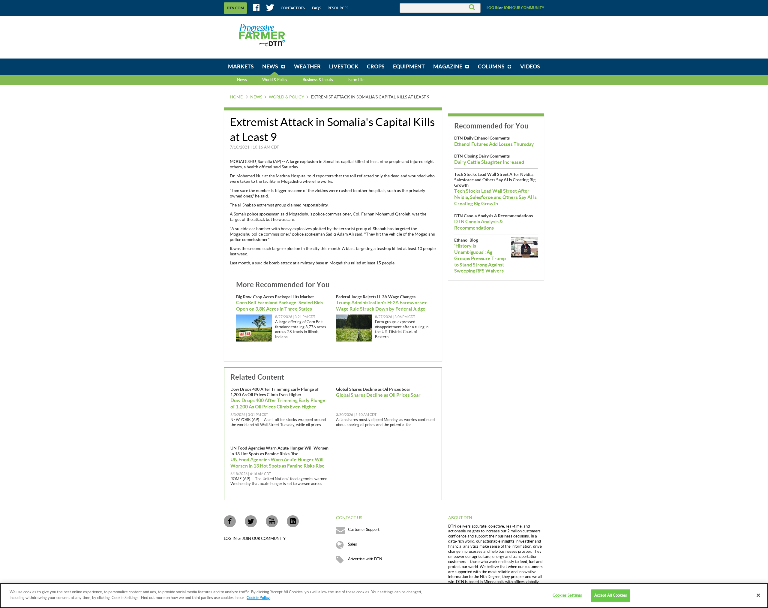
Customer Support (364, 530)
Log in (493, 8)
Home (236, 97)
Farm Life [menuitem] (356, 80)
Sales (352, 544)
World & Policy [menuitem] (274, 80)
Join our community (523, 8)
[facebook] (230, 521)
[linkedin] (293, 521)
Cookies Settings (567, 595)
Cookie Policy (258, 598)
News (242, 80)
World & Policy (286, 97)
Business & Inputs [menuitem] (318, 80)
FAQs (316, 8)
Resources (338, 8)
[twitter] (251, 521)
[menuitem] (241, 67)
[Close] (758, 595)
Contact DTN (293, 8)
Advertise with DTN (365, 559)
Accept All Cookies (610, 595)
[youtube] (272, 521)
